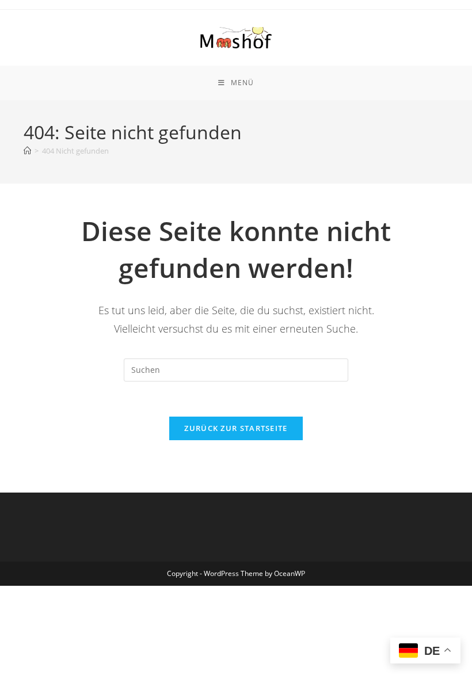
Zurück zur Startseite (235, 428)
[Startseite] (27, 151)
